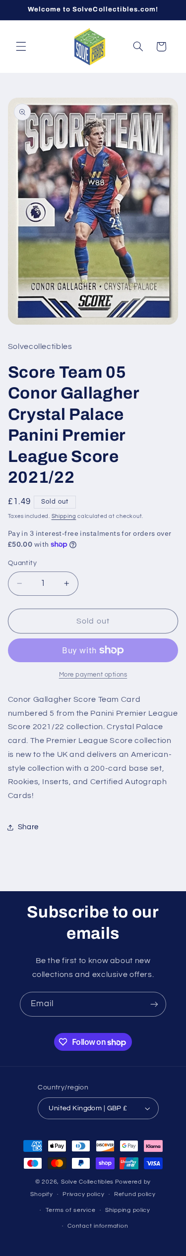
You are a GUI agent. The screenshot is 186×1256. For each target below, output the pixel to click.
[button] (20, 46)
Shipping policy (127, 1210)
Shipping (64, 516)
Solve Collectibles (87, 1182)
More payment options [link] (93, 675)
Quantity (22, 563)
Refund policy (135, 1194)
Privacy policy (83, 1194)
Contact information (97, 1226)
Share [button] (28, 827)
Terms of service (71, 1210)
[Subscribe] (154, 1004)
